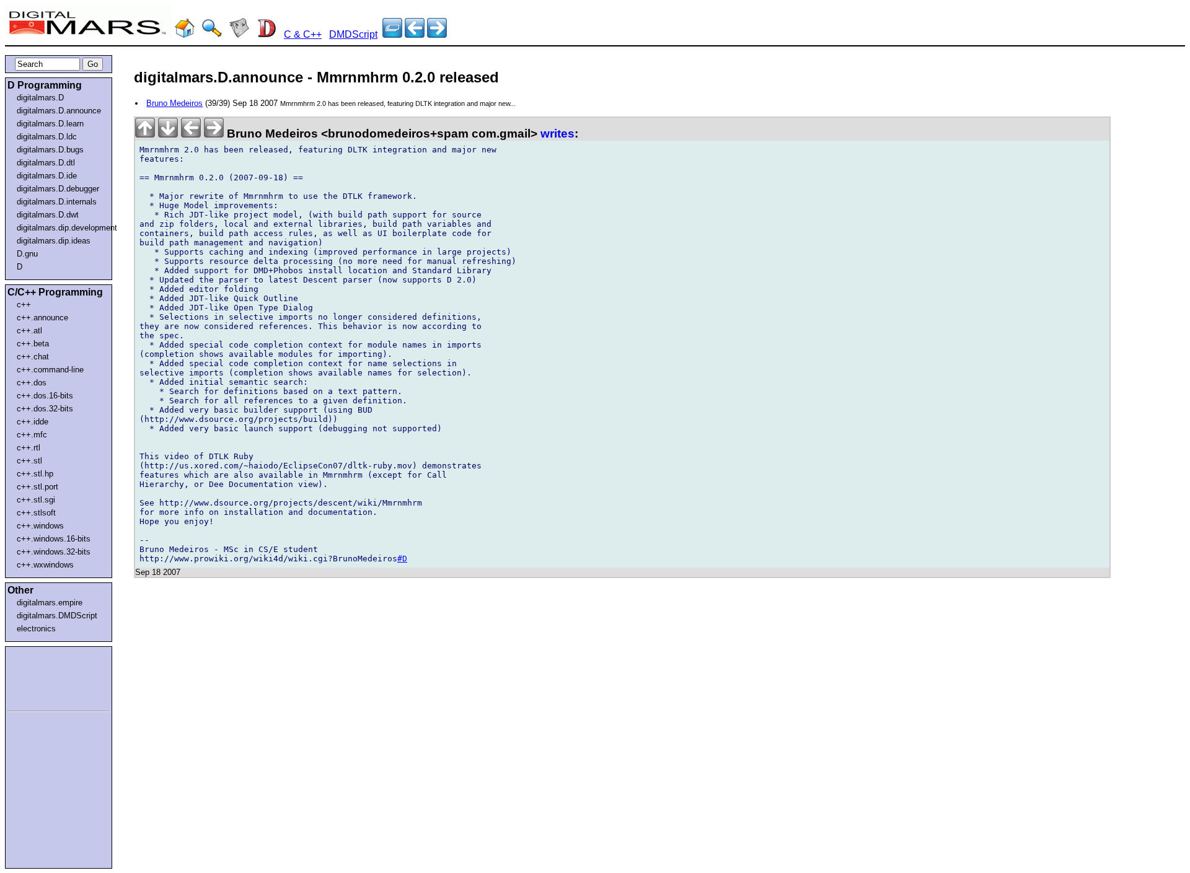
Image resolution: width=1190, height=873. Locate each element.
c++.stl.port (37, 486)
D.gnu (27, 253)
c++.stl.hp (35, 473)
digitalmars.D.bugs (50, 149)
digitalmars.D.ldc (47, 136)
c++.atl (29, 330)
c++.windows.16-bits (53, 538)
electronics (36, 628)
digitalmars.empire (49, 602)
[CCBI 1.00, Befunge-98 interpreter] (415, 34)
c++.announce (42, 317)
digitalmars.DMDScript (57, 615)
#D (402, 558)
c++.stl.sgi (36, 499)
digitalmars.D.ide (47, 175)
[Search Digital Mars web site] (212, 34)
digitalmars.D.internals (57, 201)
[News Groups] (239, 34)
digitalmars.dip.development (61, 227)
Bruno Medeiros (174, 103)
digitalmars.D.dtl (46, 162)
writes (557, 133)
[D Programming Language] (266, 34)
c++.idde (32, 421)
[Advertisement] (44, 676)
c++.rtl (28, 447)
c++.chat (33, 356)
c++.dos (31, 382)
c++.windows (40, 525)
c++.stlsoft (36, 512)
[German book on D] (437, 34)
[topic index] (392, 34)
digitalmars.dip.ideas (53, 240)
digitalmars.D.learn (50, 123)
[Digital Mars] (185, 34)
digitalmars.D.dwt (48, 214)
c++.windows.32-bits (53, 551)
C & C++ (303, 34)
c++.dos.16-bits (45, 395)
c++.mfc (32, 434)
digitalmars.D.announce (59, 110)
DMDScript (353, 34)
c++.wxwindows (45, 564)
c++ (24, 304)
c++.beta (33, 343)
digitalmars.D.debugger (58, 188)
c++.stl (29, 460)
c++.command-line (50, 369)
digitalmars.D (40, 97)
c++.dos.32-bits (45, 408)
